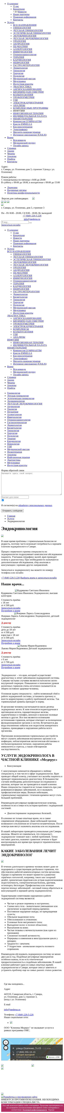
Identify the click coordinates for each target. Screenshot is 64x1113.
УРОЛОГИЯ (19, 41)
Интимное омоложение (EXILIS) (30, 135)
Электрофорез (20, 129)
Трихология (19, 70)
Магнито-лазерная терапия (26, 132)
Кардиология (14, 441)
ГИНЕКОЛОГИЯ (22, 27)
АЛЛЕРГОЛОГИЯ (22, 49)
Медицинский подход (24, 143)
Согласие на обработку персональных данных (27, 1081)
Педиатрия (12, 412)
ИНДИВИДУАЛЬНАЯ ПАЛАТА (30, 116)
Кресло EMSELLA (22, 124)
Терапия (11, 438)
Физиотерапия (14, 452)
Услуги (10, 22)
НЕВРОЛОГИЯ (21, 62)
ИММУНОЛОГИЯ (22, 52)
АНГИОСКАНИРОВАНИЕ (27, 89)
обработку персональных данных (35, 505)
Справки (11, 148)
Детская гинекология (18, 395)
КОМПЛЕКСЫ (21, 329)
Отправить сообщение (12, 511)
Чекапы (11, 153)
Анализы (11, 156)
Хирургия (18, 73)
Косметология (20, 297)
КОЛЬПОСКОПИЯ (23, 94)
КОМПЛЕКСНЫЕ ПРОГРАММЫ (30, 108)
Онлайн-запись (21, 145)
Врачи (10, 137)
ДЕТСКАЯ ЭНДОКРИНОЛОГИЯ (30, 38)
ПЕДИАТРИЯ (20, 46)
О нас (16, 6)
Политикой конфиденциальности (35, 1110)
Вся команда (19, 140)
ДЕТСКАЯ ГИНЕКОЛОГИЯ (28, 30)
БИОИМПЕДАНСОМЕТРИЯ (28, 92)
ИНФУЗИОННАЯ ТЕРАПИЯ (28, 113)
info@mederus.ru (32, 219)
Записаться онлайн (10, 225)
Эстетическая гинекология (20, 398)
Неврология (13, 444)
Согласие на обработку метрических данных (26, 1087)
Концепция (19, 9)
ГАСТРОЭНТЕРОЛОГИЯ (26, 65)
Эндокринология (16, 401)
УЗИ (15, 100)
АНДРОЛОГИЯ (21, 44)
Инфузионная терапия (18, 457)
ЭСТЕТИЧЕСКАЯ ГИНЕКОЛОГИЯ (32, 33)
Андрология (13, 406)
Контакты (18, 19)
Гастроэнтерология (17, 422)
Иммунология (14, 417)
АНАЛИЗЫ (19, 105)
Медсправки (19, 81)
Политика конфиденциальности (23, 193)
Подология (18, 76)
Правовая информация (24, 17)
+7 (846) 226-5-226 (32, 215)
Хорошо (51, 1110)
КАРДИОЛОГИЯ (22, 60)
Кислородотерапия (22, 127)
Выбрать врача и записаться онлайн (38, 578)
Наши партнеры (21, 14)
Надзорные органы (16, 190)
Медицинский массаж (24, 78)
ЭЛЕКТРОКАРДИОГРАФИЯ (28, 102)
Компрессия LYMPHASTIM (27, 121)
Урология (12, 409)
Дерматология (20, 68)
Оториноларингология (24, 54)
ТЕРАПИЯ (18, 57)
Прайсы (11, 159)
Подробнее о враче (10, 610)
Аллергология (14, 414)
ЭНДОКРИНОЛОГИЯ (24, 36)
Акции (10, 151)
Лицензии (12, 187)
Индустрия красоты (23, 84)
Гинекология (13, 393)
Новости (22, 11)
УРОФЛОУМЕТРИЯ (23, 97)
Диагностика (13, 460)
